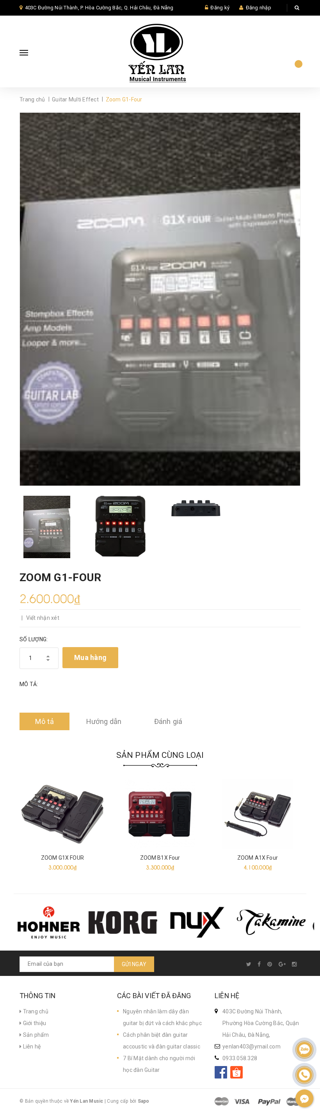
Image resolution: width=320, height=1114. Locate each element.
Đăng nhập (258, 8)
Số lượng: (34, 639)
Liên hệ (31, 1046)
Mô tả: (29, 684)
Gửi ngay (134, 964)
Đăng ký (219, 8)
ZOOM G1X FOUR (62, 858)
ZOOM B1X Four (160, 858)
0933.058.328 (239, 1058)
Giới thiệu (33, 1023)
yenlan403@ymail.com (251, 1046)
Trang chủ (34, 1011)
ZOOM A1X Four (257, 858)
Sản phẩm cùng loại (160, 755)
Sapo (143, 1101)
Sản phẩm (35, 1035)
